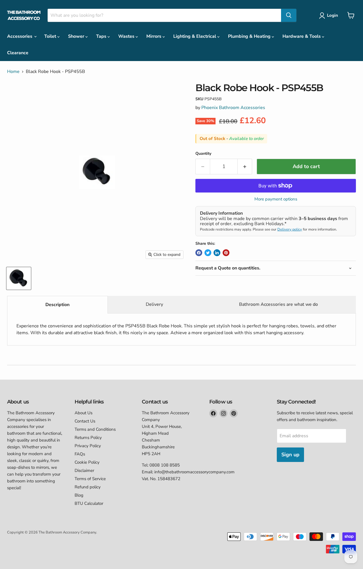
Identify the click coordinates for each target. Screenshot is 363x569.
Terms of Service (90, 479)
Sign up (290, 454)
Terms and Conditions (95, 429)
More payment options (275, 199)
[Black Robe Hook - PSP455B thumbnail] (19, 278)
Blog (79, 495)
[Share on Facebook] (198, 252)
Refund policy (88, 487)
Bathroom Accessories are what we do (278, 304)
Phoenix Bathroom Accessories (233, 107)
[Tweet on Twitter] (207, 252)
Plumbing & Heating (250, 36)
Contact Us (85, 421)
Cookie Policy (87, 462)
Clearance (17, 53)
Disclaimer (84, 470)
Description (57, 305)
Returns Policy (88, 437)
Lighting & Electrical (195, 36)
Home (13, 71)
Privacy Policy (88, 446)
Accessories (20, 36)
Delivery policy (289, 229)
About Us (83, 413)
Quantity (203, 153)
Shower (76, 36)
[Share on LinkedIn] (217, 252)
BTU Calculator (89, 503)
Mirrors (154, 36)
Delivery (154, 304)
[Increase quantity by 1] (245, 166)
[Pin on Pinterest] (226, 252)
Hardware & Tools (302, 36)
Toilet (50, 36)
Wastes (127, 36)
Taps (101, 36)
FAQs (80, 454)
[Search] (288, 15)
